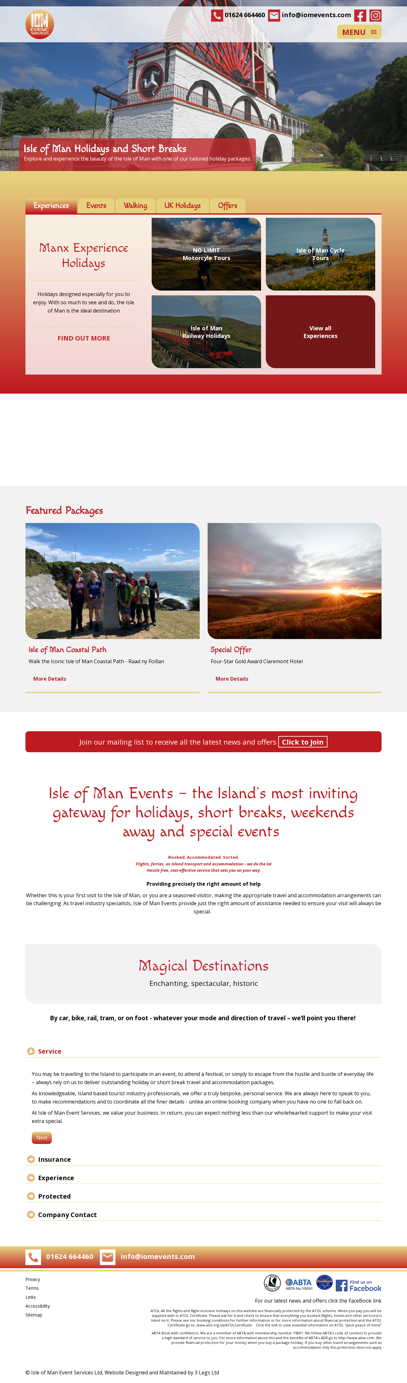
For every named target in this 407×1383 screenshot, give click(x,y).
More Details (49, 678)
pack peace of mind (363, 1325)
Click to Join (303, 742)
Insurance (54, 1159)
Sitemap (33, 1315)
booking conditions (213, 1320)
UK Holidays (182, 206)
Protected (54, 1196)
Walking (135, 206)
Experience (56, 1177)
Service (49, 1051)
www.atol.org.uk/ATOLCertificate (225, 1325)
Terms (32, 1288)
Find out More (84, 338)
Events (96, 206)
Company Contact (67, 1214)
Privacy (32, 1279)
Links (30, 1297)
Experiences (51, 206)
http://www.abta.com (356, 1337)
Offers (228, 206)
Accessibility (37, 1306)
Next (42, 1137)
